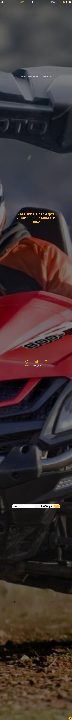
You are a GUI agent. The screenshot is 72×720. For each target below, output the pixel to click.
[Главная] (33, 2)
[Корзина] (70, 2)
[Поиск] (66, 2)
